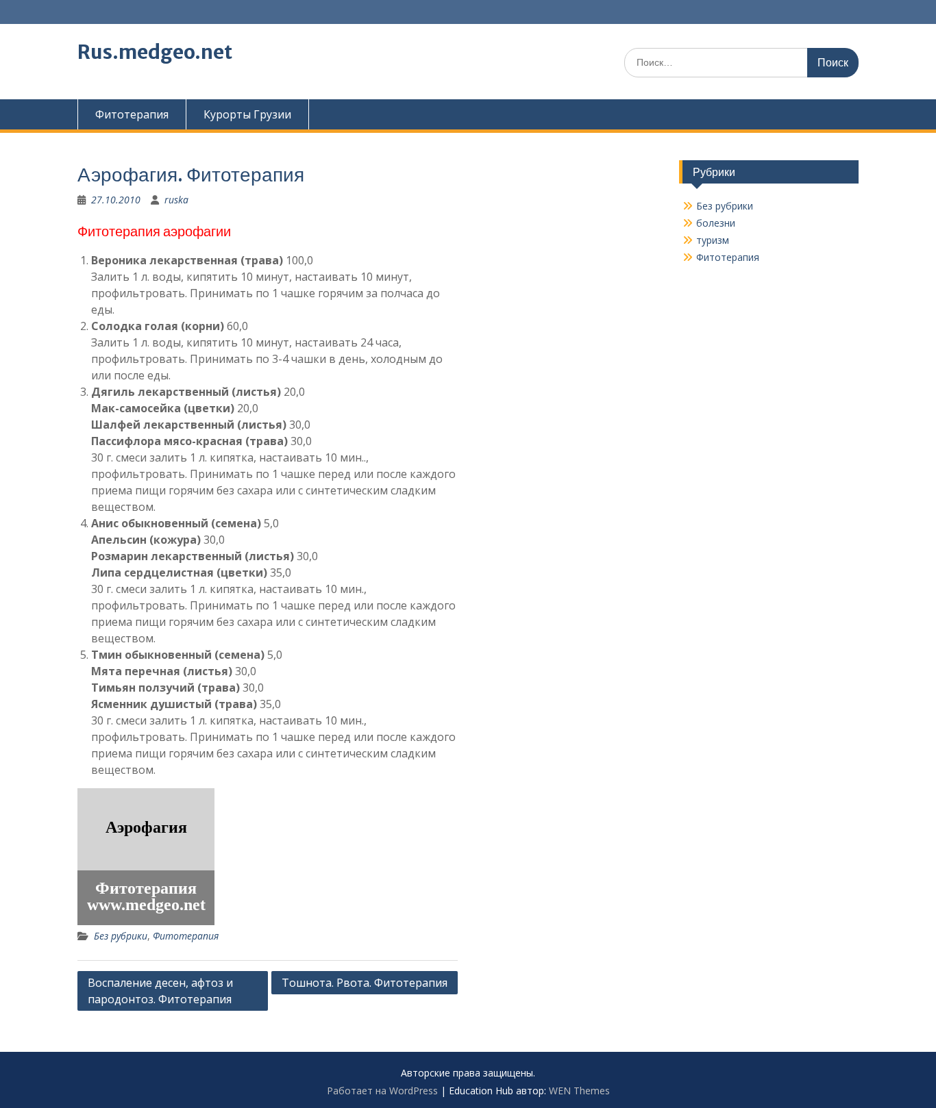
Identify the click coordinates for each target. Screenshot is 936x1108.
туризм (712, 240)
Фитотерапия (132, 114)
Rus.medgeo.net (154, 52)
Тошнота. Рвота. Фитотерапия (364, 982)
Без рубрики (120, 935)
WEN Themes (579, 1090)
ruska (176, 199)
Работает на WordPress (382, 1090)
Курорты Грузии (247, 114)
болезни (715, 222)
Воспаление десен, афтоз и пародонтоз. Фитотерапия (160, 991)
